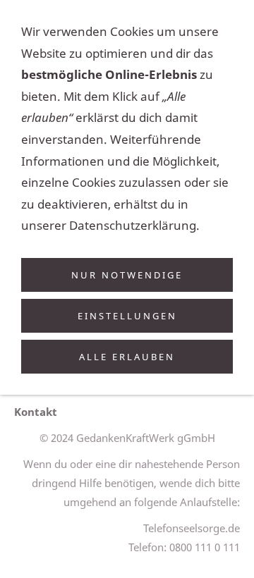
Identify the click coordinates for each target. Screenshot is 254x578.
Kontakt (35, 412)
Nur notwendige (127, 275)
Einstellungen (127, 315)
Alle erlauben (127, 356)
